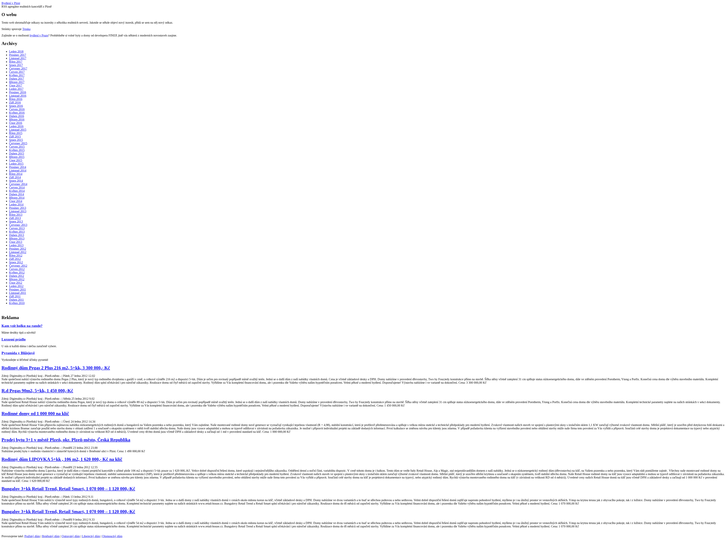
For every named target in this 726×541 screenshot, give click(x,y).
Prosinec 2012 (17, 248)
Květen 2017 (17, 75)
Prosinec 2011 (17, 289)
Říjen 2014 (15, 173)
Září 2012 (15, 258)
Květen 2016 (17, 112)
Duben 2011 (16, 299)
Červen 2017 (17, 71)
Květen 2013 (17, 231)
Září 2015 (15, 136)
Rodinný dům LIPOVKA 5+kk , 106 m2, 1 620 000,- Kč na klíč (62, 459)
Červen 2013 (17, 228)
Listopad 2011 (17, 292)
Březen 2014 (16, 197)
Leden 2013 (16, 245)
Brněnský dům (51, 536)
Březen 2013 (16, 238)
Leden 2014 (16, 204)
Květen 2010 (17, 303)
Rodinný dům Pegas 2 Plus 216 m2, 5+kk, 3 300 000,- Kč (56, 367)
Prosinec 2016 (17, 92)
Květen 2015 (17, 150)
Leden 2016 (16, 126)
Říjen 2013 (15, 214)
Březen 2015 (16, 156)
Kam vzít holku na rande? (22, 326)
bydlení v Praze (39, 35)
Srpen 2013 (16, 221)
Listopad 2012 (17, 252)
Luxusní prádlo (14, 339)
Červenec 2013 (18, 224)
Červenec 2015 (18, 143)
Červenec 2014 (18, 184)
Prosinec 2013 (17, 207)
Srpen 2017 (16, 65)
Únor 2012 (15, 282)
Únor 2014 (15, 201)
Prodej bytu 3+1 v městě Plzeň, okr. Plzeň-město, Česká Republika (66, 439)
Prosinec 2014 (17, 167)
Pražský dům (32, 536)
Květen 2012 (17, 272)
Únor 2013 (15, 241)
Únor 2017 (15, 85)
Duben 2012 (16, 275)
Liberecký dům (91, 536)
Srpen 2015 (16, 139)
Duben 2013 (16, 235)
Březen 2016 (16, 119)
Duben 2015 (16, 153)
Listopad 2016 (17, 95)
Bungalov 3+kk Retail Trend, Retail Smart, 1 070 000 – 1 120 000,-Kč (68, 488)
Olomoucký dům (112, 536)
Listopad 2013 (17, 211)
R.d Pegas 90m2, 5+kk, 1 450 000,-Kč (37, 390)
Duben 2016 (16, 116)
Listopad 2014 (17, 170)
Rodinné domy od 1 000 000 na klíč (35, 413)
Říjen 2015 (15, 133)
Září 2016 (15, 102)
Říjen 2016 (15, 99)
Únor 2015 (15, 160)
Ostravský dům (71, 536)
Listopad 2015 (17, 129)
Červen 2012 (17, 269)
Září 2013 (15, 218)
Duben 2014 (16, 194)
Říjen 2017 (15, 61)
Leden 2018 (16, 51)
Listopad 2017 (17, 58)
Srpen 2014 (16, 180)
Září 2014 (15, 177)
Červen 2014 (17, 187)
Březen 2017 (16, 82)
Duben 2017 (16, 78)
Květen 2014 (17, 190)
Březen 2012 (16, 279)
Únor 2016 (15, 122)
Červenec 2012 (18, 265)
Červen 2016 (17, 109)
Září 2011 (15, 296)
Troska (26, 29)
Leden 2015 (16, 163)
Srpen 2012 (16, 262)
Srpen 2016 (16, 105)
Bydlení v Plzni (11, 3)
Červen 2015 (17, 146)
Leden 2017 (16, 88)
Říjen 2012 (15, 255)
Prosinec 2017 (17, 54)
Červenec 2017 (18, 68)
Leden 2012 (16, 286)
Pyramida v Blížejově (18, 353)
